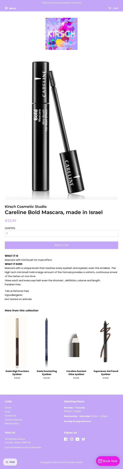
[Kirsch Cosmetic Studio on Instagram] (71, 440)
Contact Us (10, 415)
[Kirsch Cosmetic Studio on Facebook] (66, 440)
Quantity (10, 228)
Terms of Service (13, 419)
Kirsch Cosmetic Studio (71, 462)
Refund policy (12, 423)
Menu (12, 8)
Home (8, 407)
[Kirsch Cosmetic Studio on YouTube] (77, 440)
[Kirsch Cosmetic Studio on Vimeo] (83, 440)
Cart (115, 8)
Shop (7, 411)
